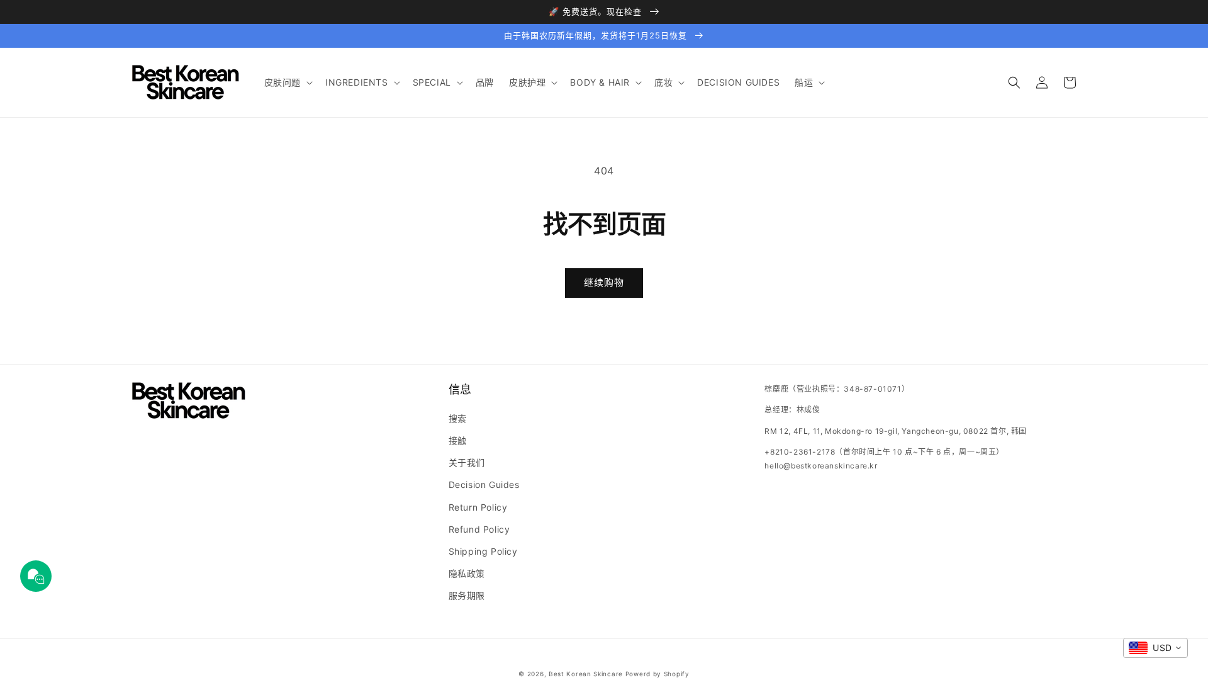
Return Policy (478, 507)
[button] (287, 82)
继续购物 (604, 282)
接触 (458, 440)
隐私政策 (467, 573)
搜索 (458, 418)
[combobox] (1155, 648)
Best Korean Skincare (586, 673)
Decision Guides (484, 484)
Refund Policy (479, 529)
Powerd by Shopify (657, 673)
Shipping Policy (483, 551)
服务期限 (467, 595)
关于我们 (467, 462)
